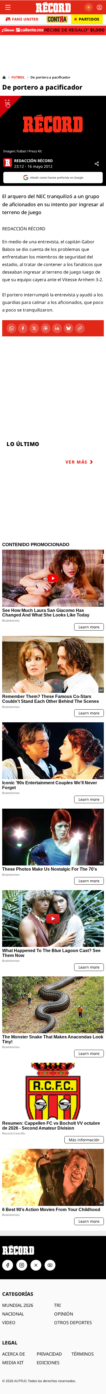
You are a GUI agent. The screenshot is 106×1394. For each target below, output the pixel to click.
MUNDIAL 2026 (17, 1305)
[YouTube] (50, 1265)
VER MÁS (77, 462)
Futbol (18, 77)
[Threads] (46, 328)
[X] (34, 328)
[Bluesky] (68, 328)
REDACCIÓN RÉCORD (33, 160)
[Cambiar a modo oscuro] (88, 7)
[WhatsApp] (11, 328)
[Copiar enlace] (80, 328)
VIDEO (8, 1323)
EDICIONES (48, 1363)
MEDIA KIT (13, 1363)
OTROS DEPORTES (73, 1323)
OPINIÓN (63, 1314)
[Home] (4, 77)
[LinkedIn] (57, 328)
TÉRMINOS (82, 1354)
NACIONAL (13, 1314)
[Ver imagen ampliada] (53, 123)
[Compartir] (97, 164)
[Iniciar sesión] (99, 7)
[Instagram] (21, 1265)
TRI (57, 1305)
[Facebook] (23, 328)
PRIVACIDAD (49, 1354)
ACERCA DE (13, 1354)
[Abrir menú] (8, 7)
